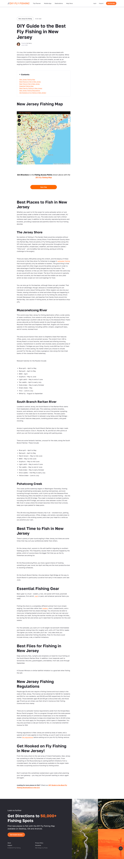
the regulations (27, 737)
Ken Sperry (29, 43)
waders (45, 608)
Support (101, 3)
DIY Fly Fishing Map (44, 177)
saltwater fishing (64, 261)
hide (43, 74)
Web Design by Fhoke (41, 847)
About (9, 843)
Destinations (59, 3)
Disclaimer (38, 845)
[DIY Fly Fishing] (19, 3)
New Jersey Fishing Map (27, 79)
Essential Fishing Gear (26, 86)
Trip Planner (37, 3)
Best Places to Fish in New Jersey (30, 82)
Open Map (43, 187)
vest (36, 596)
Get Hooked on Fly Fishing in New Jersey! (32, 93)
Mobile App (47, 3)
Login (94, 3)
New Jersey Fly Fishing (25, 18)
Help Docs (69, 3)
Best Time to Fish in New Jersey (29, 84)
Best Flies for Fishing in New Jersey (30, 88)
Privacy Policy (39, 843)
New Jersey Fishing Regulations (29, 90)
